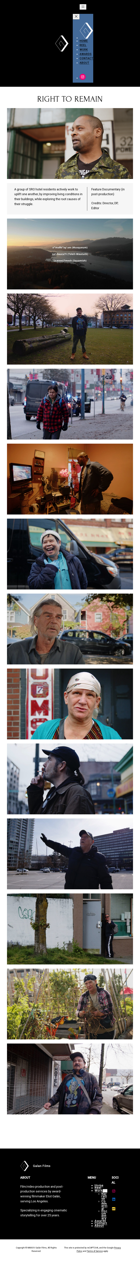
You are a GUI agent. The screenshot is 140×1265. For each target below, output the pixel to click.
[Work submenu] (105, 1191)
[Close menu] (76, 16)
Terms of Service (95, 1251)
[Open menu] (83, 7)
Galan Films (42, 1166)
